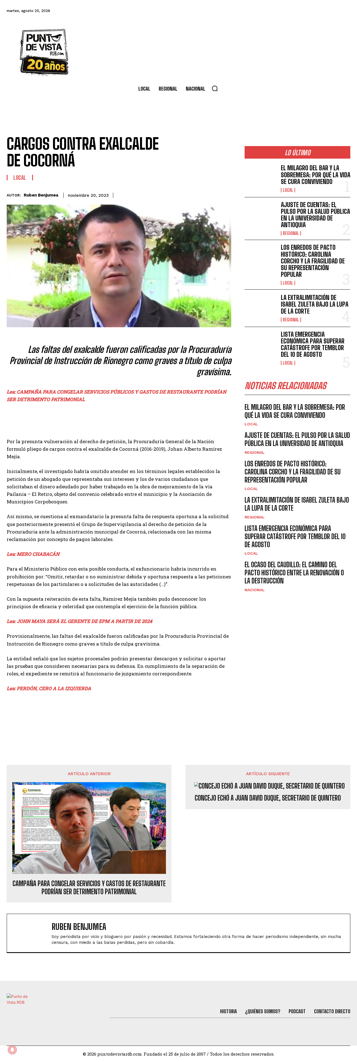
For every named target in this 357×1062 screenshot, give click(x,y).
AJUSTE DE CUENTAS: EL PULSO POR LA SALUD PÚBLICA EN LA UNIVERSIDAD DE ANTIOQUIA (315, 215)
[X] (173, 194)
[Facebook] (268, 11)
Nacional (255, 590)
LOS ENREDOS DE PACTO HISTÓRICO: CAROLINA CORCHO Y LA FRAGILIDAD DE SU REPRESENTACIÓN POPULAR (313, 261)
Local (19, 177)
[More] (225, 194)
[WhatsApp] (199, 194)
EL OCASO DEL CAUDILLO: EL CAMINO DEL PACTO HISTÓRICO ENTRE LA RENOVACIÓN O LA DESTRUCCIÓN (294, 573)
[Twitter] (284, 11)
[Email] (212, 194)
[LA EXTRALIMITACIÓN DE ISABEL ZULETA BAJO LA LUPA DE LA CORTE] (260, 308)
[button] (214, 88)
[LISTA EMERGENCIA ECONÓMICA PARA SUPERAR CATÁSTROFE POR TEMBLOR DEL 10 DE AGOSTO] (260, 345)
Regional (291, 233)
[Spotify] (344, 11)
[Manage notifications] (12, 1049)
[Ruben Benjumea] (32, 933)
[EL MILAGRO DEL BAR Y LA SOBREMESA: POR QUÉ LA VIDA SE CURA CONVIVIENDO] (260, 178)
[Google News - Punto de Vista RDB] (119, 712)
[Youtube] (329, 11)
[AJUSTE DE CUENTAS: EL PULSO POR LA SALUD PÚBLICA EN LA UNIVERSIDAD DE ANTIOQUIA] (260, 216)
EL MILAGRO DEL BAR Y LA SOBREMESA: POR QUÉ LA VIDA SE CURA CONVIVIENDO (315, 174)
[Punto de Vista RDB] (45, 51)
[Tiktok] (299, 11)
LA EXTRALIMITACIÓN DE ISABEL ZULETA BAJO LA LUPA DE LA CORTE (314, 304)
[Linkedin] (186, 194)
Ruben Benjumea (41, 195)
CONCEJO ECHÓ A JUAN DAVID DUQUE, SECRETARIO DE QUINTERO (268, 798)
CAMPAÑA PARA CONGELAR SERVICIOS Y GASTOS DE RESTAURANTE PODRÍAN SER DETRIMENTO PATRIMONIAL (89, 888)
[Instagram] (314, 11)
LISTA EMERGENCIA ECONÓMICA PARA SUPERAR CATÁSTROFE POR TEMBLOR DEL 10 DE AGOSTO (312, 344)
